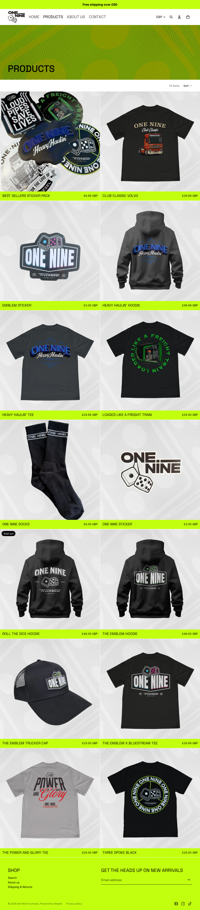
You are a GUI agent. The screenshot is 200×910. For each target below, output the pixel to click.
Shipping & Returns (20, 887)
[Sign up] (188, 879)
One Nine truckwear (28, 903)
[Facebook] (176, 903)
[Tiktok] (190, 903)
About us (13, 882)
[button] (187, 85)
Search (12, 877)
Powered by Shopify (51, 903)
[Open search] (171, 17)
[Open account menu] (179, 17)
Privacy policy (74, 903)
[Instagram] (183, 903)
